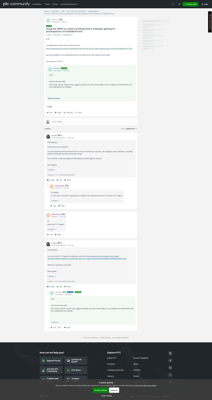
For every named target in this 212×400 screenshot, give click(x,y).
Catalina (54, 135)
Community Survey (210, 22)
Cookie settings (105, 338)
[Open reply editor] (90, 121)
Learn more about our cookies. (145, 385)
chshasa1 (54, 19)
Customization (93, 11)
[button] (190, 4)
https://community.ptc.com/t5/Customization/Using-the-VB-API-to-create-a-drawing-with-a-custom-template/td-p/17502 (89, 48)
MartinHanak (59, 186)
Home (46, 11)
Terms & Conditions (90, 338)
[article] (91, 158)
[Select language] (179, 4)
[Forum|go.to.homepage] (16, 4)
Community (55, 11)
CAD (62, 11)
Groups (55, 4)
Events (47, 4)
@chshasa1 (53, 142)
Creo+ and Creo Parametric (76, 11)
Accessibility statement (120, 338)
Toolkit (49, 107)
